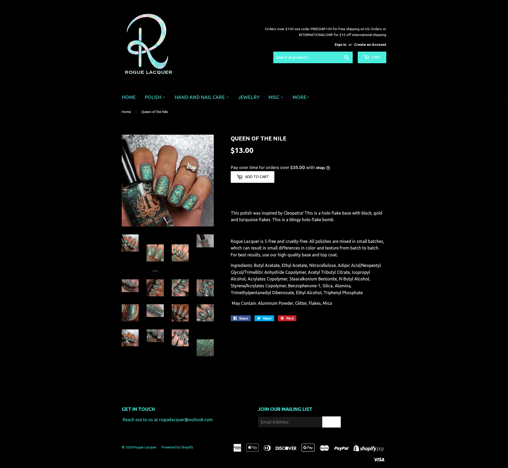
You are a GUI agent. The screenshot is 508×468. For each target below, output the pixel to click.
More (299, 97)
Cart (376, 57)
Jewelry (249, 97)
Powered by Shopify (177, 447)
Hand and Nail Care (200, 97)
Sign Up (331, 422)
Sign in (340, 44)
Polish (153, 97)
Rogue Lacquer (145, 447)
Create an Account (370, 44)
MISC (274, 97)
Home (129, 97)
